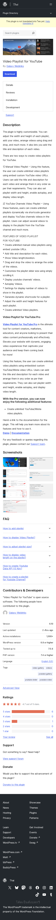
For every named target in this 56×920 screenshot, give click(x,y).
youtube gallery (45, 674)
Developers (9, 837)
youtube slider (31, 680)
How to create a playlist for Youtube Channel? (15, 578)
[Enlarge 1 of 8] (23, 461)
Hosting (7, 812)
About (6, 802)
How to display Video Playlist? (19, 537)
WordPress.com (12, 852)
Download (10, 74)
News (6, 807)
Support (10, 115)
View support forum (13, 758)
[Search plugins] (33, 33)
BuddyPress (11, 867)
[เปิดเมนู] (51, 4)
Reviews (10, 92)
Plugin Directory (10, 13)
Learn (6, 827)
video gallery (38, 668)
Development (13, 107)
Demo (6, 433)
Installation (11, 100)
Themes (33, 807)
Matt (7, 857)
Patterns (33, 818)
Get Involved (36, 827)
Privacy (7, 818)
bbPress (9, 862)
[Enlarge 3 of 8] (23, 483)
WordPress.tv (11, 842)
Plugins (33, 812)
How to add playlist (13, 528)
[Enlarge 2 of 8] (23, 473)
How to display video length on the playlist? (14, 556)
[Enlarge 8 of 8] (49, 487)
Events (33, 832)
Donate (34, 837)
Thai (12, 880)
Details (9, 85)
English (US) (47, 661)
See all (49, 737)
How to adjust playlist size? (17, 546)
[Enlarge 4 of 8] (23, 493)
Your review (9, 737)
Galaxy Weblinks (15, 66)
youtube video (46, 680)
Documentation (20, 433)
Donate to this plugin (14, 784)
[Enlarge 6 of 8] (49, 461)
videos (49, 668)
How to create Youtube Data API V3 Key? (15, 567)
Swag (33, 842)
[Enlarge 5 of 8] (23, 504)
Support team (38, 444)
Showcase (34, 802)
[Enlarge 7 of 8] (49, 475)
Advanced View (11, 687)
